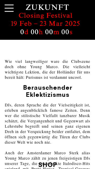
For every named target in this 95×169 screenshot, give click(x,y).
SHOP (47, 164)
